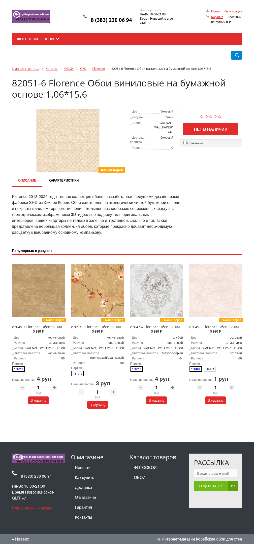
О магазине (85, 497)
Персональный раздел (32, 508)
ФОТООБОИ (145, 467)
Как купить (84, 477)
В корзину (38, 400)
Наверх (21, 539)
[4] (215, 116)
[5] (220, 116)
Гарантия (83, 507)
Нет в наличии (210, 129)
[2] (206, 116)
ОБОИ (140, 477)
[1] (202, 116)
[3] (211, 116)
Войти (215, 11)
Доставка (83, 487)
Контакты (83, 517)
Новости (83, 467)
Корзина (217, 16)
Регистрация (232, 11)
